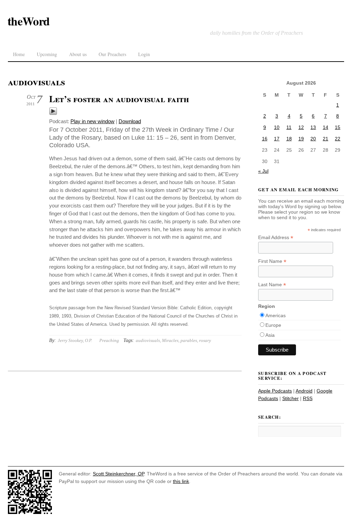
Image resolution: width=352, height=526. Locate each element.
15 (337, 127)
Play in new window (92, 121)
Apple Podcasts (275, 391)
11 (289, 127)
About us (78, 54)
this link (181, 481)
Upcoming (47, 54)
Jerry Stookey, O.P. (75, 340)
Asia (270, 335)
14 (325, 127)
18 (289, 138)
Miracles (170, 340)
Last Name (272, 284)
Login (144, 54)
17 (276, 138)
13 (313, 127)
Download (130, 121)
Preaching (109, 340)
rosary (205, 340)
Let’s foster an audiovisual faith (119, 98)
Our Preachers (112, 54)
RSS (307, 398)
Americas (275, 315)
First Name (272, 261)
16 (264, 138)
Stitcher (290, 398)
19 (301, 138)
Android (304, 391)
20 (313, 138)
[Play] (53, 113)
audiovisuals (148, 340)
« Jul (263, 171)
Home (19, 54)
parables (188, 340)
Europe (273, 325)
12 (301, 127)
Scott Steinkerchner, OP (118, 473)
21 (325, 138)
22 (337, 138)
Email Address (275, 237)
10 (276, 127)
